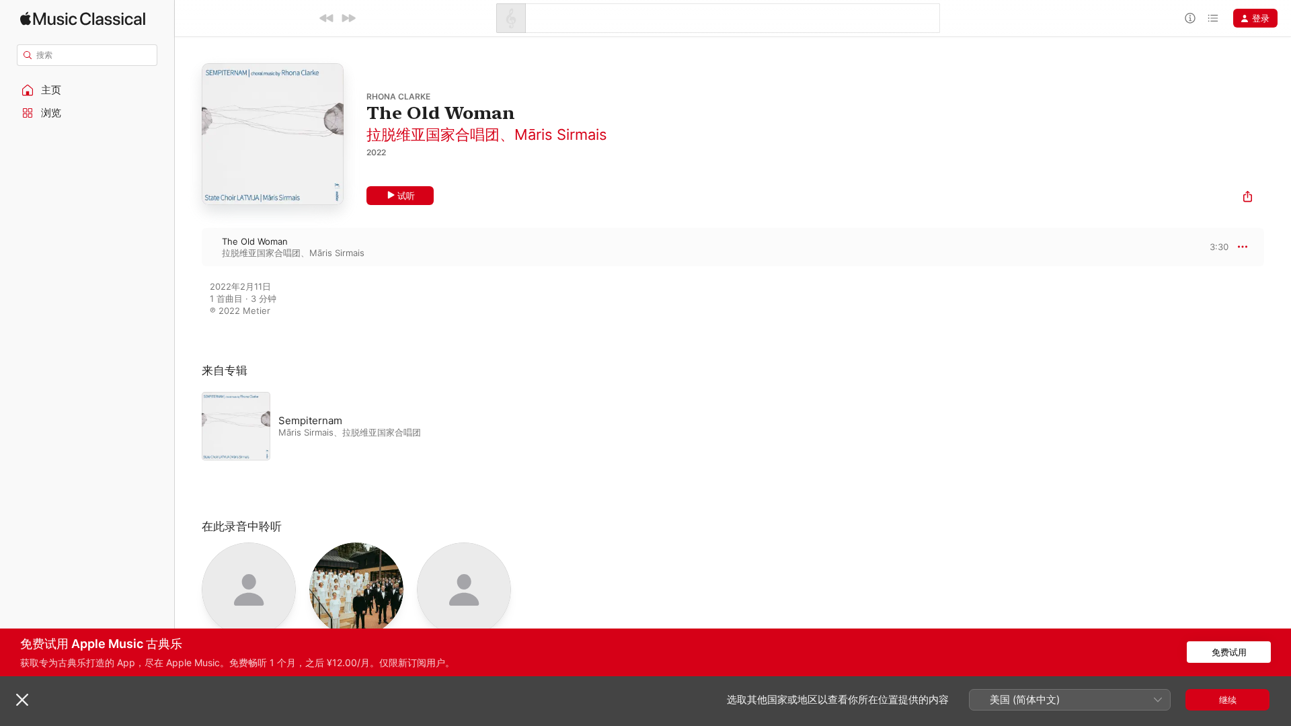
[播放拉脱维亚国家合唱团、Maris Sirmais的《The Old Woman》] (188, 246)
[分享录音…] (1247, 198)
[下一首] (348, 18)
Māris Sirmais (560, 134)
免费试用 (1229, 652)
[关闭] (22, 700)
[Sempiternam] (370, 426)
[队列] (1213, 18)
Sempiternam (310, 420)
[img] (82, 18)
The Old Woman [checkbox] (255, 241)
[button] (87, 90)
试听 (406, 195)
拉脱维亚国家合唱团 (433, 134)
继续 (1228, 699)
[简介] (1190, 18)
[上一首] (327, 18)
